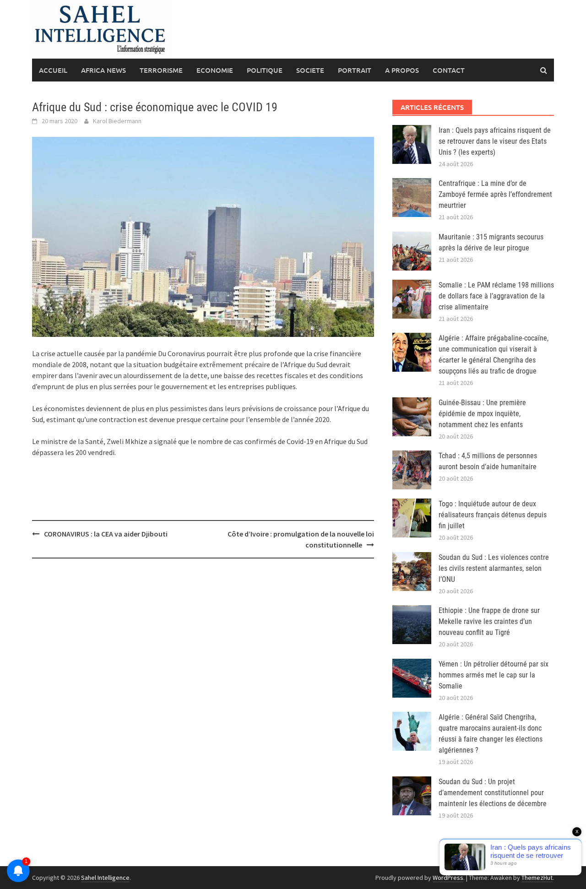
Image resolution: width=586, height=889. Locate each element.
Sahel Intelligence (105, 877)
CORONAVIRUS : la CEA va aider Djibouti (107, 533)
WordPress (448, 877)
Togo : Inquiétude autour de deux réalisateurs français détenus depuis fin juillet (493, 514)
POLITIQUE (264, 70)
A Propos (402, 70)
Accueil (53, 70)
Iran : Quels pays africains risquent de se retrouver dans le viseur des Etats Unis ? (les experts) (495, 141)
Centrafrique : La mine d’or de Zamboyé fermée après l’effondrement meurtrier (495, 194)
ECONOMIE (214, 70)
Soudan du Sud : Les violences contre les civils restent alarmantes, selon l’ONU (494, 568)
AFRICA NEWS (103, 70)
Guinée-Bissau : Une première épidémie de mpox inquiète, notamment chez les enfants (482, 413)
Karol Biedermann (117, 121)
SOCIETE (310, 70)
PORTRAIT (354, 70)
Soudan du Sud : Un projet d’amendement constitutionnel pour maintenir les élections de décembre (493, 792)
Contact (449, 70)
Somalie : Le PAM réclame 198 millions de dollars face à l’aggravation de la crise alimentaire (496, 296)
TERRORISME (161, 70)
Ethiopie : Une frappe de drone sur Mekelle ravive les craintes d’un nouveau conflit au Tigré (489, 621)
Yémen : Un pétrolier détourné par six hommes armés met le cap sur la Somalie (493, 675)
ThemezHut (537, 877)
